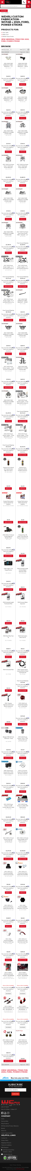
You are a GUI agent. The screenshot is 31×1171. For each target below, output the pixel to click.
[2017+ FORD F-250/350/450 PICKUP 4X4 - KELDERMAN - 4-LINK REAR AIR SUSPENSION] (8, 1000)
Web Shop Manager (20, 1168)
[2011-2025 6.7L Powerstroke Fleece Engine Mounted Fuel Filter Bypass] (8, 899)
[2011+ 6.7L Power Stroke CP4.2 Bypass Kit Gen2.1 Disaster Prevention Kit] (23, 765)
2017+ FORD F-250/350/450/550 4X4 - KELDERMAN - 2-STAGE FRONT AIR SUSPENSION (22, 1009)
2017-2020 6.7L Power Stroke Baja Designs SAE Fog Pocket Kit (8, 1041)
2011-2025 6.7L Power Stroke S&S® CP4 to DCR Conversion (22, 839)
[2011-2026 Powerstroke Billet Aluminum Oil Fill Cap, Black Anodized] (23, 899)
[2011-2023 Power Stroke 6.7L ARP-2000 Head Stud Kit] (23, 798)
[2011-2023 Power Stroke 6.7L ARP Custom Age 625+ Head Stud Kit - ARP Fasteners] (4, 796)
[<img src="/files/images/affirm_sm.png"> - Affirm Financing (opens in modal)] (15, 1078)
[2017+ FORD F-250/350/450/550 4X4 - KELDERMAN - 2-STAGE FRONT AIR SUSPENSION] (23, 1000)
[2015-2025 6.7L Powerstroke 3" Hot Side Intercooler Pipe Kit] (23, 933)
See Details (8, 993)
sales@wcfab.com (7, 1154)
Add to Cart (8, 791)
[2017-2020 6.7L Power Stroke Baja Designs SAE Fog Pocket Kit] (8, 1034)
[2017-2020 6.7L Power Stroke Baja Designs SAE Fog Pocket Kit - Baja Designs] (4, 1031)
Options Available (8, 858)
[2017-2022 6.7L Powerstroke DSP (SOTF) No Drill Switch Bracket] (23, 1034)
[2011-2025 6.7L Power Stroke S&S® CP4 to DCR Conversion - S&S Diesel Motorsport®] (19, 829)
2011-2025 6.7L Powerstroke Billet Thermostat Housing (8, 873)
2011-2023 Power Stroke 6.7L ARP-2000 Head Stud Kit (22, 806)
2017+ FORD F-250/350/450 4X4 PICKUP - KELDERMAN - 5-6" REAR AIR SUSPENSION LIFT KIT (22, 975)
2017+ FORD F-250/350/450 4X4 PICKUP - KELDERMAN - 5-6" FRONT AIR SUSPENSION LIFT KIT (8, 975)
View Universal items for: (14, 1071)
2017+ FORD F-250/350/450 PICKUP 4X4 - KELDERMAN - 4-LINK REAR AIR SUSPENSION (8, 1009)
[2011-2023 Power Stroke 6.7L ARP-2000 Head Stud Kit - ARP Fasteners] (19, 796)
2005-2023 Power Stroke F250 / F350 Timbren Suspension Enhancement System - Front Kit (8, 773)
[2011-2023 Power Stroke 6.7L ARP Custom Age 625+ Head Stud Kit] (8, 798)
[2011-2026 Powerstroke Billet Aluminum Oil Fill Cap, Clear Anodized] (8, 933)
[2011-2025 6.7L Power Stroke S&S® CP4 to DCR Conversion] (23, 832)
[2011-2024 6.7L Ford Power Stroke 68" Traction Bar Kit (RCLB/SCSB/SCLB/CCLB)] (8, 832)
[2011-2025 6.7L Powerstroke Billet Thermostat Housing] (8, 866)
